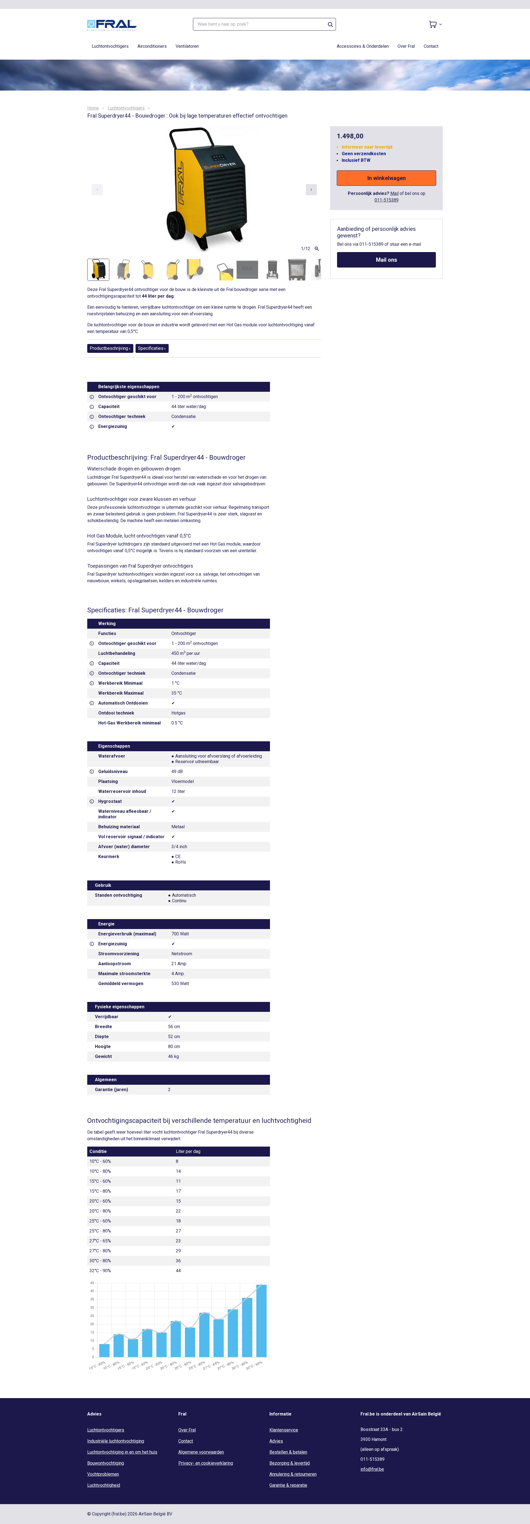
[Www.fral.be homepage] (112, 24)
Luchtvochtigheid (103, 1485)
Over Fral (406, 46)
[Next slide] (311, 189)
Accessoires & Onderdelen (363, 46)
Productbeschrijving (109, 348)
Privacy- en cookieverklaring (205, 1463)
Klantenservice (283, 1430)
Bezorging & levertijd (289, 1463)
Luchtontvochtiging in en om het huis (122, 1452)
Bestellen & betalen (288, 1452)
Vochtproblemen (103, 1474)
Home (93, 108)
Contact (431, 46)
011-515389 (387, 200)
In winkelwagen (386, 178)
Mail (394, 193)
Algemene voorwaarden (201, 1452)
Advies (276, 1441)
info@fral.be (372, 1469)
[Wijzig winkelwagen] (435, 24)
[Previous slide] (97, 189)
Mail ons (386, 259)
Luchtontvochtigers (110, 46)
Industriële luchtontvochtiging (115, 1441)
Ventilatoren (187, 46)
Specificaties (150, 348)
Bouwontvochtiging (105, 1463)
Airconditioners (152, 46)
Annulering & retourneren (293, 1474)
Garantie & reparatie (288, 1485)
